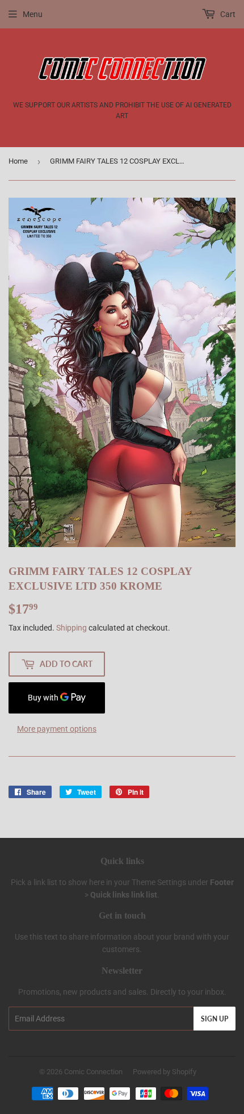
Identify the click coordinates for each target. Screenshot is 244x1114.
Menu (33, 14)
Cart (226, 14)
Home (18, 161)
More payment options (56, 728)
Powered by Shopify (164, 1071)
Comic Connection (93, 1071)
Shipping (71, 627)
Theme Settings (159, 882)
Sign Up (214, 1019)
